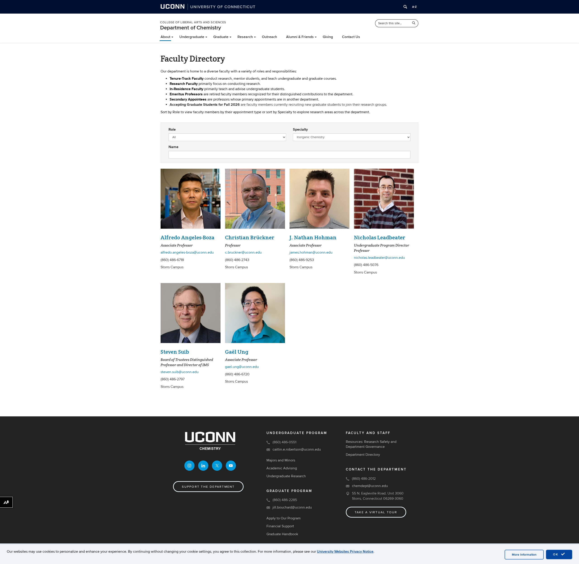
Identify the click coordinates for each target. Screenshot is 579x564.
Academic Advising (281, 468)
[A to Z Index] (414, 6)
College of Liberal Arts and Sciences (193, 22)
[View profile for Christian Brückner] (255, 199)
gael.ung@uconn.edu (242, 367)
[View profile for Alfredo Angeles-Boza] (191, 199)
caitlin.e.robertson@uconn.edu (297, 449)
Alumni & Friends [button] (300, 37)
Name (173, 146)
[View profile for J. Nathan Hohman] (319, 199)
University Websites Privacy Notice (345, 551)
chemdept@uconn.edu (370, 486)
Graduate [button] (220, 37)
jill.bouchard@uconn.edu (292, 507)
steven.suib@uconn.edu (180, 372)
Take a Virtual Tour (376, 512)
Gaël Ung (236, 351)
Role (172, 129)
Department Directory (363, 454)
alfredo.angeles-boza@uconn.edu (187, 252)
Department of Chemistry (190, 27)
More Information (524, 555)
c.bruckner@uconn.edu (243, 252)
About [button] (165, 37)
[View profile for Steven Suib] (191, 313)
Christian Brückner (249, 237)
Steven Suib (175, 351)
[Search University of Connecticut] (405, 6)
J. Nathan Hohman (313, 237)
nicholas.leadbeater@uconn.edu (379, 257)
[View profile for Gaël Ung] (255, 313)
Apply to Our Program (283, 518)
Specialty (300, 129)
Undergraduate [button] (191, 37)
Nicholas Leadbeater (379, 237)
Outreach (269, 37)
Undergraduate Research (286, 476)
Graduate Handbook (282, 534)
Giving (328, 37)
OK (556, 554)
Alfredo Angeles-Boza (187, 237)
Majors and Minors (280, 460)
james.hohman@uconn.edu (311, 252)
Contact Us (351, 37)
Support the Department (208, 487)
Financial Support (280, 526)
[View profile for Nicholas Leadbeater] (384, 199)
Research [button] (245, 37)
